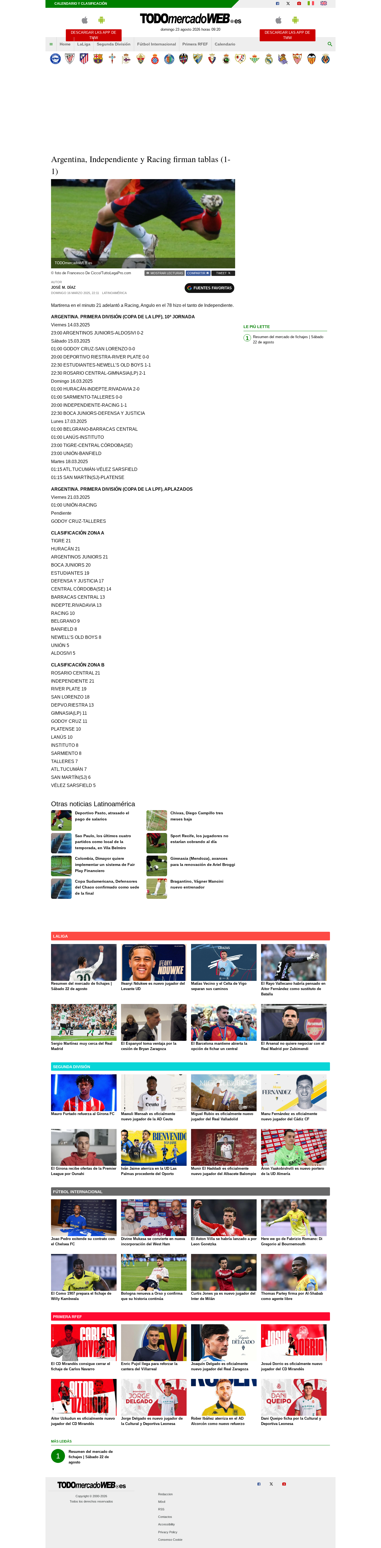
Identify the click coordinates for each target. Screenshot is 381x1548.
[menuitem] (51, 44)
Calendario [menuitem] (225, 44)
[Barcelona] (98, 58)
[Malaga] (197, 58)
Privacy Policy (167, 1532)
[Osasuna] (212, 58)
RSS (161, 1509)
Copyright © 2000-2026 (91, 1496)
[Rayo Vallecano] (240, 58)
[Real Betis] (254, 58)
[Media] (299, 4)
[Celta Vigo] (112, 58)
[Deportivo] (126, 58)
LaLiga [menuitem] (83, 44)
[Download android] (101, 22)
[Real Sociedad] (283, 58)
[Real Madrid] (268, 58)
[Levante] (183, 58)
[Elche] (140, 58)
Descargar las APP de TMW (93, 35)
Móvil (161, 1501)
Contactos (165, 1517)
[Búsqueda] (330, 44)
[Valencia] (311, 58)
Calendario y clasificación (80, 3)
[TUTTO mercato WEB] (311, 4)
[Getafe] (169, 58)
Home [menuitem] (65, 44)
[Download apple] (85, 22)
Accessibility (166, 1524)
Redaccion (165, 1494)
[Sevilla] (297, 58)
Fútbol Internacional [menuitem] (156, 44)
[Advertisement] (190, 108)
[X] (288, 4)
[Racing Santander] (226, 58)
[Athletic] (69, 58)
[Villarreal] (325, 58)
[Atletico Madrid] (84, 58)
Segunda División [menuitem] (114, 44)
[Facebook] (277, 4)
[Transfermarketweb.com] (324, 4)
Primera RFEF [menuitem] (195, 44)
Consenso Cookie (170, 1539)
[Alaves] (55, 58)
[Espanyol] (155, 58)
